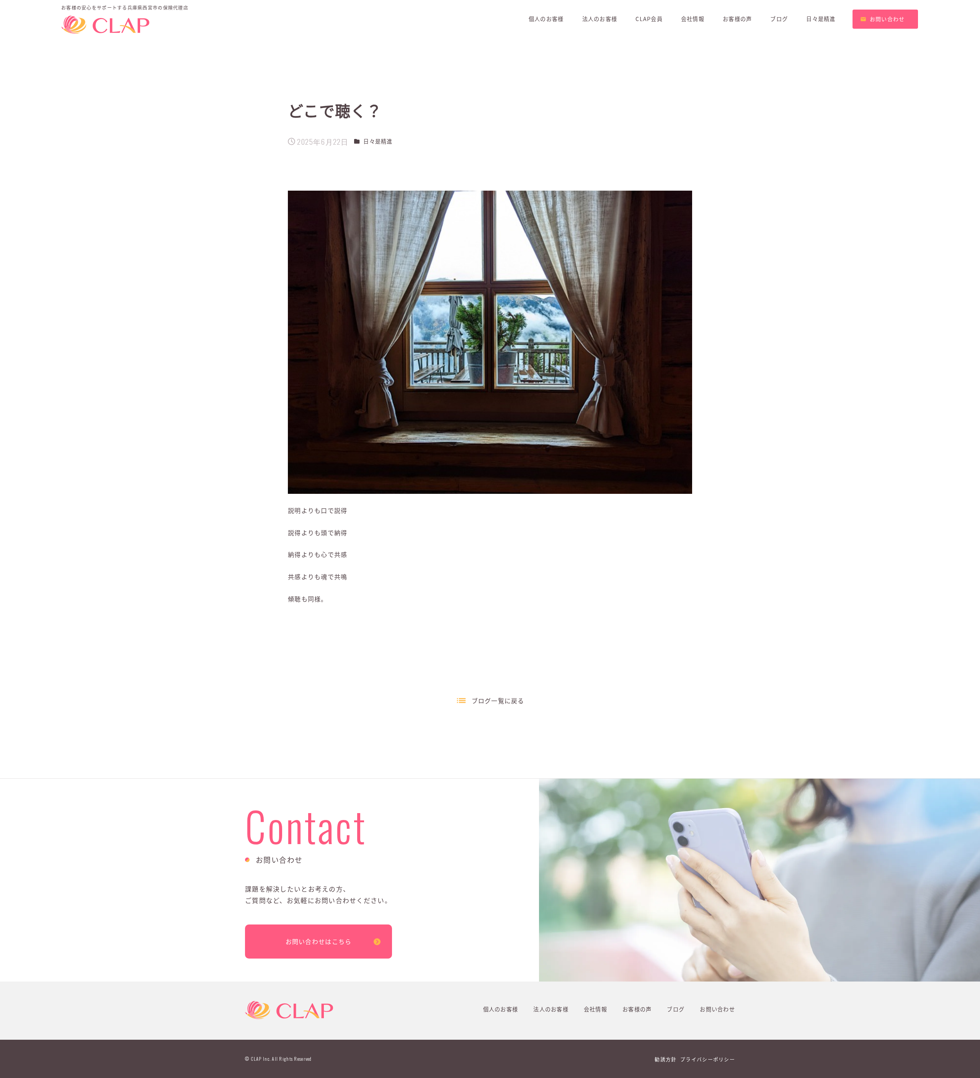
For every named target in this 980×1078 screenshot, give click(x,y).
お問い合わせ (717, 1009)
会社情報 (595, 1009)
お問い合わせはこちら (319, 941)
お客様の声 (637, 1009)
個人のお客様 (500, 1009)
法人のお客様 (550, 1009)
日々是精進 (377, 141)
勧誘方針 (665, 1059)
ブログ (675, 1009)
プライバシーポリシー (707, 1059)
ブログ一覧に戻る (498, 700)
